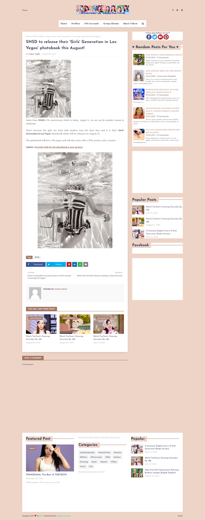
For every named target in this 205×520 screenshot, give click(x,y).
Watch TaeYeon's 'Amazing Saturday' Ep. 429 (38, 337)
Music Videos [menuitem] (130, 23)
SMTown (83, 457)
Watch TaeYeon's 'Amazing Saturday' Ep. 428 (71, 337)
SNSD (35, 36)
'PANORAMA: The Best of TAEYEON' (46, 475)
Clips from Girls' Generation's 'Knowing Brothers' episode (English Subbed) (162, 471)
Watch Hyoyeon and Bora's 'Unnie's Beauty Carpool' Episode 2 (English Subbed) (162, 111)
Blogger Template (64, 516)
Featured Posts (104, 452)
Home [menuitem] (64, 23)
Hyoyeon (117, 452)
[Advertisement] (157, 172)
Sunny (94, 462)
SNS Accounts (96, 457)
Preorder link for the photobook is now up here (59, 147)
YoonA (82, 466)
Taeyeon (103, 462)
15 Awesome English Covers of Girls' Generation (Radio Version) (161, 232)
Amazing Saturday (87, 452)
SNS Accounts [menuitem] (91, 23)
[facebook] (173, 10)
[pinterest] (181, 10)
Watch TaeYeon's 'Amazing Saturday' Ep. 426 (105, 337)
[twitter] (177, 10)
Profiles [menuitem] (75, 23)
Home (25, 10)
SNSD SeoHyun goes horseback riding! (164, 55)
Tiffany (114, 462)
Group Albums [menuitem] (111, 23)
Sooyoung (84, 462)
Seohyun (117, 457)
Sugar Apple (34, 54)
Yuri (91, 466)
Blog (41, 516)
